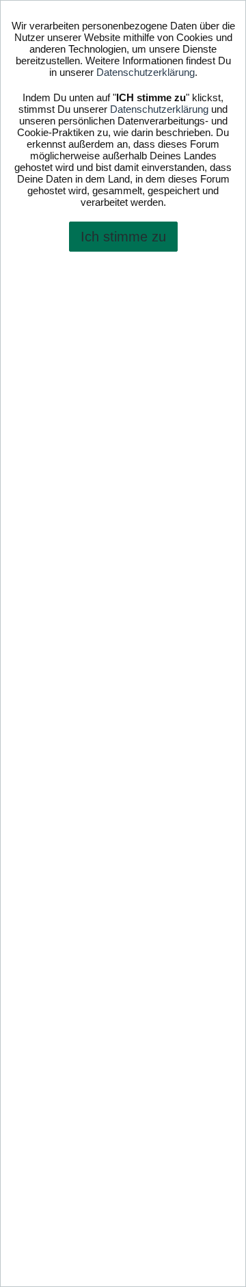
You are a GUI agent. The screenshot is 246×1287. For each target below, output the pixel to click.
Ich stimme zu (123, 236)
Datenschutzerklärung (145, 72)
